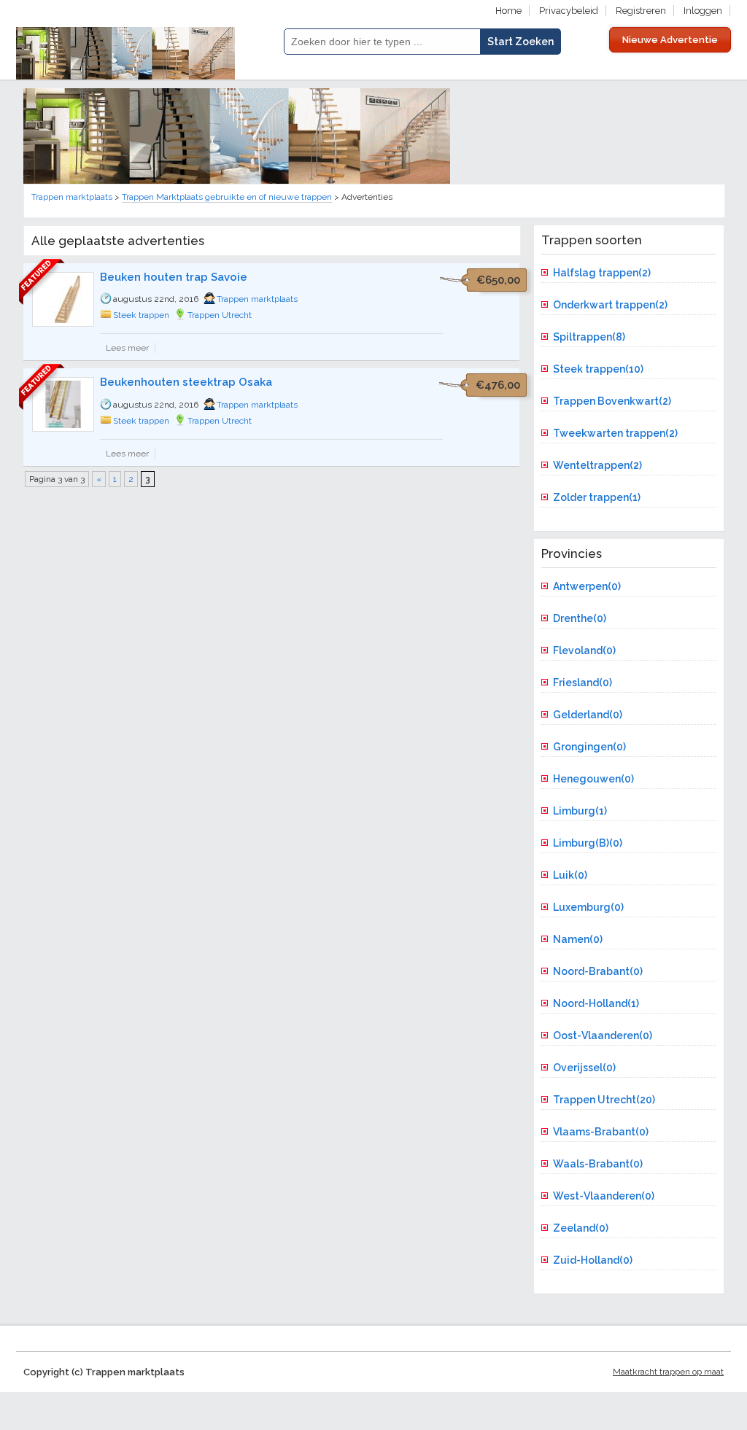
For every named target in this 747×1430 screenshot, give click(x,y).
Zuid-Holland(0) (592, 1260)
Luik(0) (570, 875)
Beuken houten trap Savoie (173, 277)
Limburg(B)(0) (587, 843)
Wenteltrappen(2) (597, 465)
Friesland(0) (582, 682)
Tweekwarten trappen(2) (615, 433)
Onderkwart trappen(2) (610, 305)
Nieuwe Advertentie (670, 39)
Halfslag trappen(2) (602, 273)
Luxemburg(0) (588, 907)
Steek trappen (141, 315)
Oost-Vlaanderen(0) (602, 1035)
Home (508, 10)
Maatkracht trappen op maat (668, 1372)
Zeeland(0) (580, 1228)
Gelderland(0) (587, 714)
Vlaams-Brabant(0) (601, 1132)
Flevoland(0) (584, 650)
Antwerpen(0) (587, 586)
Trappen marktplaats (257, 299)
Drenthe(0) (579, 618)
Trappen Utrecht (219, 315)
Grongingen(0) (589, 747)
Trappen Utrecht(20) (604, 1099)
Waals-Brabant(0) (598, 1164)
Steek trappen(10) (598, 369)
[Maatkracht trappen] (236, 181)
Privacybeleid (568, 10)
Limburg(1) (580, 811)
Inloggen (703, 10)
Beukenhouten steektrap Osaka (186, 382)
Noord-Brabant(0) (598, 971)
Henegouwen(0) (593, 779)
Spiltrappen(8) (589, 337)
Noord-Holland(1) (596, 1003)
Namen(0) (578, 939)
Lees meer (127, 348)
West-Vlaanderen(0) (603, 1196)
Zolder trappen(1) (596, 497)
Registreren (641, 10)
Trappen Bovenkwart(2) (612, 401)
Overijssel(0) (584, 1067)
